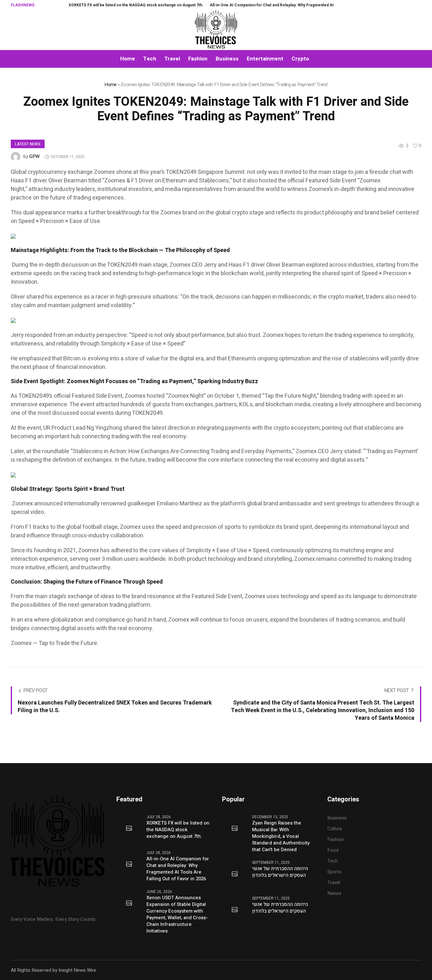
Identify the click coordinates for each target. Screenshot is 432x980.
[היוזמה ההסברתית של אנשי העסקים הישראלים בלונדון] (234, 874)
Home (110, 84)
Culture (334, 828)
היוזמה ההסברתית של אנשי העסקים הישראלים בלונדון (280, 872)
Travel (333, 882)
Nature (334, 893)
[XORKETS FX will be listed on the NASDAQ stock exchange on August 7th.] (129, 829)
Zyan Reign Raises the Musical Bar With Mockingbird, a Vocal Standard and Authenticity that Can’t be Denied (281, 836)
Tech (332, 860)
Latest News (27, 144)
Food (332, 850)
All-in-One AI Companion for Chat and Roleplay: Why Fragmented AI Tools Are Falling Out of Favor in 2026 (286, 5)
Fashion (335, 839)
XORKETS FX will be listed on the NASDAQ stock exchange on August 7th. (115, 5)
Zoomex (104, 172)
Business (337, 817)
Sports (334, 871)
